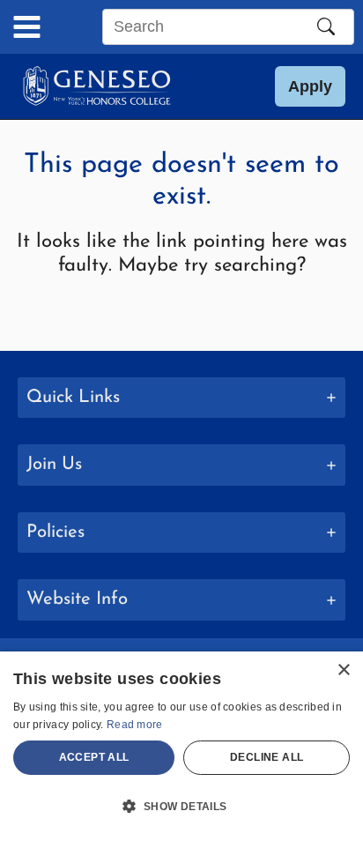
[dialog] (181, 746)
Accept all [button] (94, 757)
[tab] (181, 398)
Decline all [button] (266, 757)
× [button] (343, 670)
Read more (135, 724)
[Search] (326, 26)
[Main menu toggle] (27, 27)
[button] (310, 86)
